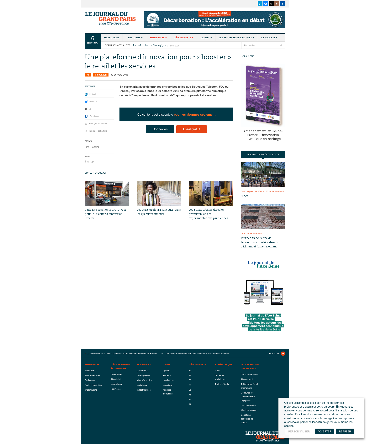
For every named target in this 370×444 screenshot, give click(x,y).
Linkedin (93, 94)
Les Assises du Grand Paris (235, 37)
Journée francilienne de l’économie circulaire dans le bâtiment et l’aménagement (259, 242)
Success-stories (92, 375)
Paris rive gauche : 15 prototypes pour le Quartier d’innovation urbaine (105, 214)
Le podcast (268, 37)
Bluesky (93, 101)
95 (190, 389)
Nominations (168, 380)
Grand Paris (111, 37)
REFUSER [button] (345, 431)
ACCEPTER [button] (324, 431)
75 (88, 74)
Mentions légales (248, 409)
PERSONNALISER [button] (299, 431)
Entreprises (157, 37)
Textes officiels (222, 383)
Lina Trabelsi (92, 147)
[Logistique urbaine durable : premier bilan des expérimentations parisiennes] (211, 193)
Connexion (160, 129)
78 (190, 394)
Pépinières (116, 388)
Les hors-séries (248, 405)
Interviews (167, 384)
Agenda (166, 370)
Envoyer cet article (98, 123)
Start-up (89, 161)
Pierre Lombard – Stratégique (149, 45)
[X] (271, 3)
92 (190, 404)
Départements (182, 37)
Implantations (91, 389)
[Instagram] (276, 3)
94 (190, 384)
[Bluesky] (265, 3)
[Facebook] (282, 3)
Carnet (205, 37)
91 (190, 399)
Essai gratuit (191, 129)
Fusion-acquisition (93, 384)
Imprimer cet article (98, 130)
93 (190, 380)
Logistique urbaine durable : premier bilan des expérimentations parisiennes (208, 214)
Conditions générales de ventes (247, 418)
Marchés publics (144, 380)
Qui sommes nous (249, 374)
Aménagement (143, 375)
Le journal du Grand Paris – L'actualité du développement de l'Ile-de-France (111, 18)
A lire (217, 370)
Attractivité (116, 379)
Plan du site (274, 353)
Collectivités (116, 374)
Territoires (133, 37)
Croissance (90, 380)
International (116, 383)
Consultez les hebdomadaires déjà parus (248, 396)
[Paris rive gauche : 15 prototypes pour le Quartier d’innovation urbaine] (107, 193)
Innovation (101, 74)
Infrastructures (144, 389)
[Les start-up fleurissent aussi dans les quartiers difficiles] (159, 193)
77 (190, 375)
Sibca (245, 196)
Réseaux (167, 375)
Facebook (94, 116)
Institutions (142, 384)
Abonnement (247, 379)
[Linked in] (260, 3)
